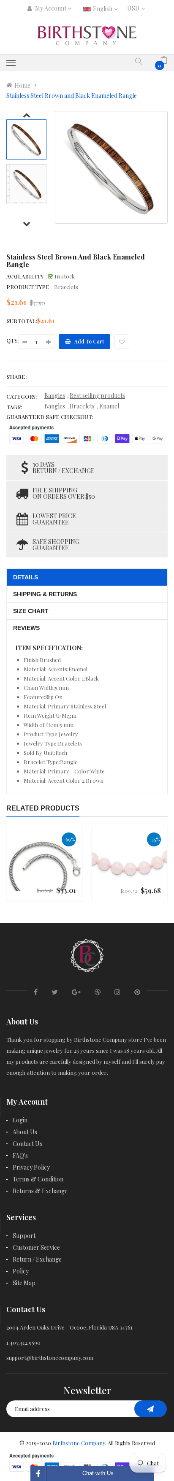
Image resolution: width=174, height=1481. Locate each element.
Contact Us (27, 1144)
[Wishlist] (121, 341)
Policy (21, 1271)
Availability (25, 276)
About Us (25, 1132)
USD (135, 8)
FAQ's (20, 1155)
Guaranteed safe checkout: (49, 416)
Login (20, 1120)
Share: (16, 376)
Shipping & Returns (45, 594)
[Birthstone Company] (87, 954)
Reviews (26, 627)
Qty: (12, 340)
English (103, 9)
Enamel (109, 406)
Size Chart (31, 611)
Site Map (24, 1283)
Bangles (54, 396)
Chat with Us (98, 1473)
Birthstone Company (78, 1442)
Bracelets (82, 406)
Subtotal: (21, 320)
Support (24, 1236)
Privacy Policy (31, 1167)
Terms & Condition (38, 1179)
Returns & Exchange (40, 1191)
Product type (27, 286)
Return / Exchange (37, 1259)
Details (25, 577)
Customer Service (36, 1247)
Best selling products (97, 396)
